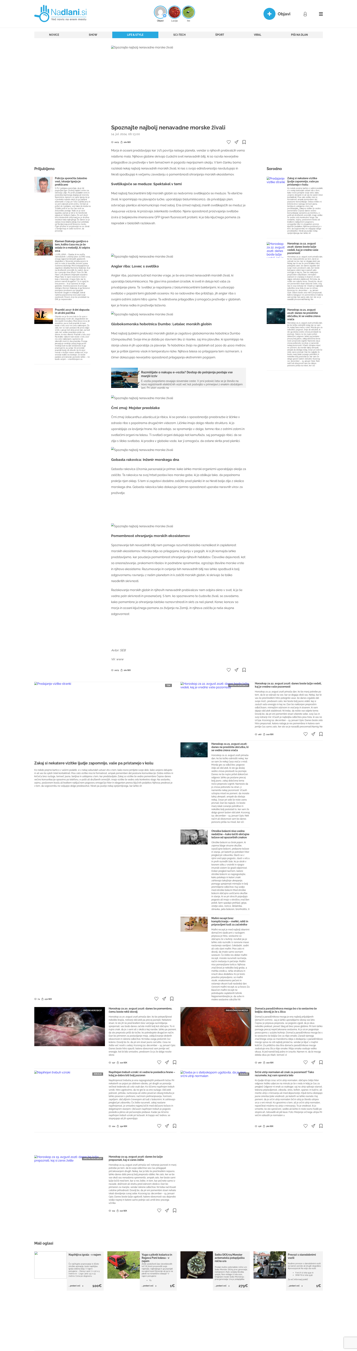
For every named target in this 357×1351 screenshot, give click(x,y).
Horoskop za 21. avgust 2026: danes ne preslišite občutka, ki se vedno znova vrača (303, 314)
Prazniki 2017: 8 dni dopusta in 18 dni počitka (72, 311)
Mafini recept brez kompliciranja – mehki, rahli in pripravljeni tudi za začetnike (229, 921)
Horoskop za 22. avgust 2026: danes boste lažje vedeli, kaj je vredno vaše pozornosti (302, 248)
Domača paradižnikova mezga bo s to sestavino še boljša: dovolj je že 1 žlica (286, 1010)
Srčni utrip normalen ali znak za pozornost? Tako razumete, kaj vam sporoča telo (284, 1074)
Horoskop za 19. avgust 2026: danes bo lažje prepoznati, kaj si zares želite (136, 1158)
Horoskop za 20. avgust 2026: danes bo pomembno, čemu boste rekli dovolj (140, 1010)
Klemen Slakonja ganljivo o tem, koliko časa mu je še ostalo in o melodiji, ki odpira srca (72, 246)
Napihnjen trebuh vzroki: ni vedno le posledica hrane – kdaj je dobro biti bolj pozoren (142, 1074)
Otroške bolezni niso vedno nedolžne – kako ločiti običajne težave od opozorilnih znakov (230, 834)
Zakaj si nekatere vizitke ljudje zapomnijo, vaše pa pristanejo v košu (303, 181)
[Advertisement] (62, 102)
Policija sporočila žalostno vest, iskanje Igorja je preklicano (71, 181)
